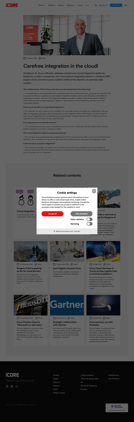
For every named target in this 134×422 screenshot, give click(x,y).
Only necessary (81, 214)
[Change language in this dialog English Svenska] (93, 191)
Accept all (52, 214)
